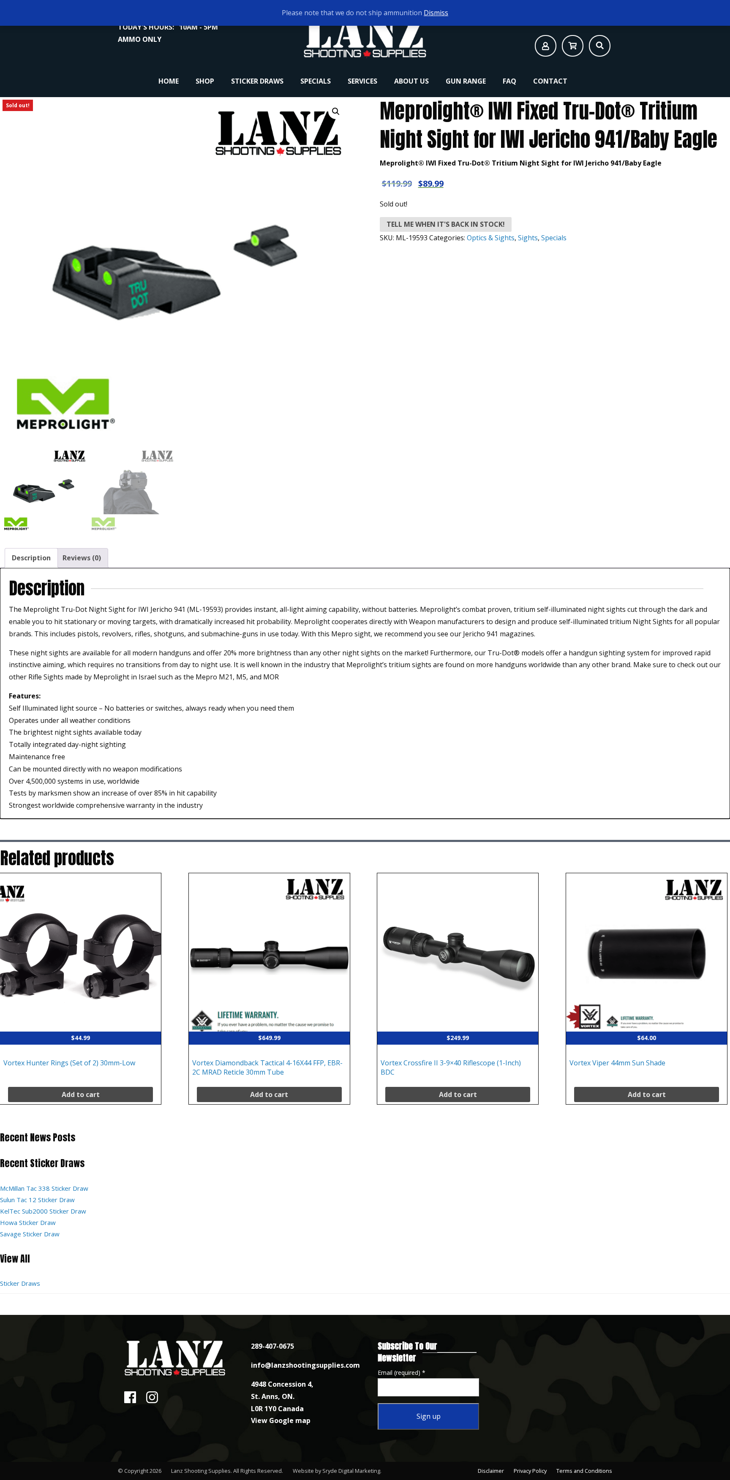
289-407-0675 (272, 1346)
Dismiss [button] (436, 12)
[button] (335, 111)
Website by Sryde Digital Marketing (336, 1471)
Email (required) (401, 1373)
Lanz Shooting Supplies (201, 1471)
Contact (550, 81)
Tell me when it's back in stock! (446, 224)
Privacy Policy (530, 1471)
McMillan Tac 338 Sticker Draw (44, 1188)
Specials (315, 81)
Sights (528, 237)
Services (362, 81)
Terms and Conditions (584, 1471)
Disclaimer (491, 1471)
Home (168, 81)
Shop (205, 81)
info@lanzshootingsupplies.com (305, 1365)
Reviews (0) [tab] (82, 557)
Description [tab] (31, 557)
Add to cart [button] (81, 1094)
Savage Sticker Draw (30, 1234)
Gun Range (466, 81)
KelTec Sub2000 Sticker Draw (43, 1211)
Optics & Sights (491, 237)
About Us (411, 81)
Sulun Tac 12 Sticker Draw (37, 1199)
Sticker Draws (257, 81)
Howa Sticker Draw (28, 1222)
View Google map (281, 1420)
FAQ (509, 81)
